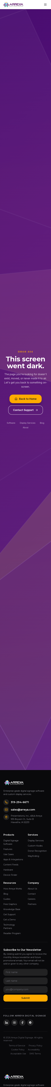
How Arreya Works (12, 888)
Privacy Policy (35, 1045)
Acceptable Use (18, 1053)
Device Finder (10, 875)
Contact (32, 894)
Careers (31, 899)
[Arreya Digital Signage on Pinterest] (30, 1022)
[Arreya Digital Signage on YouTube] (14, 1022)
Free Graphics (10, 904)
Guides (6, 899)
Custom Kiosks (35, 845)
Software (11, 423)
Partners (32, 904)
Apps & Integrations (13, 859)
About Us (32, 888)
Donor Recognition (37, 851)
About (25, 427)
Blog (42, 423)
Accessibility (34, 1049)
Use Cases (8, 854)
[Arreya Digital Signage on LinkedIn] (6, 1022)
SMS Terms (35, 1053)
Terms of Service (17, 1045)
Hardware (8, 870)
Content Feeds (10, 864)
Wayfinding (33, 856)
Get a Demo (9, 919)
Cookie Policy (18, 1049)
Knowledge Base (11, 909)
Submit (25, 998)
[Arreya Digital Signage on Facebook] (22, 1022)
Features (7, 849)
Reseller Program (12, 933)
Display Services (27, 423)
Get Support (9, 914)
